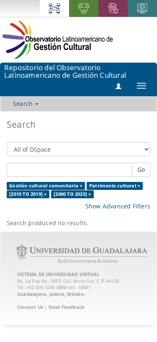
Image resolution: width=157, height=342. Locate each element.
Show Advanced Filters (117, 206)
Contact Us (30, 307)
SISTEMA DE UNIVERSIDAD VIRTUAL (58, 274)
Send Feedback (67, 307)
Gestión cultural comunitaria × (45, 186)
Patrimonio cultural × (114, 186)
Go (141, 170)
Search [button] (23, 104)
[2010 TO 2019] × (27, 194)
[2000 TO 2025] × (72, 194)
